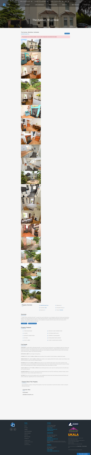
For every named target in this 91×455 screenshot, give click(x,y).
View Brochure (32, 323)
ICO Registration (26, 443)
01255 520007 (58, 1)
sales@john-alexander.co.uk (28, 394)
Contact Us (26, 438)
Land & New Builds (28, 431)
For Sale (26, 427)
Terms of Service (84, 446)
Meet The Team (27, 436)
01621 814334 (27, 1)
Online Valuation (27, 433)
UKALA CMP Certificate (27, 444)
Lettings (25, 429)
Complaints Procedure (27, 440)
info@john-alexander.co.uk (52, 429)
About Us (26, 434)
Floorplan (24, 323)
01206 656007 (43, 1)
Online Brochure (50, 430)
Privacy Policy (79, 446)
